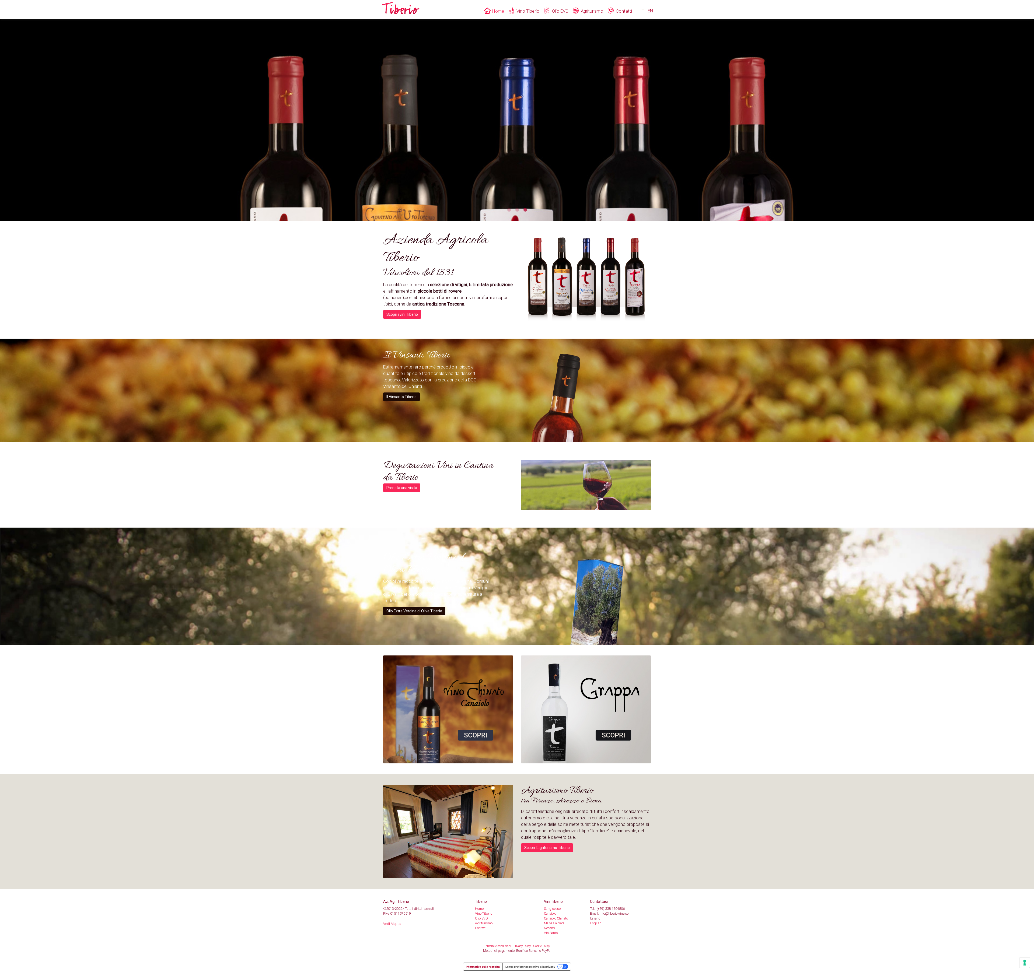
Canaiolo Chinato (556, 918)
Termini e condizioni (497, 946)
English (595, 923)
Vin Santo (551, 933)
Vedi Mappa (392, 924)
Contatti (624, 11)
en (650, 10)
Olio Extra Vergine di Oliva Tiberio (414, 611)
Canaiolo (550, 913)
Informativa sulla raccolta (483, 966)
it (642, 10)
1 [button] (509, 210)
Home (498, 11)
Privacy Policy (522, 946)
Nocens (549, 928)
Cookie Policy (541, 946)
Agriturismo (592, 11)
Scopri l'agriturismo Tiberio (547, 847)
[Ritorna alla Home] (400, 6)
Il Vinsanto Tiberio (401, 397)
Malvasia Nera (554, 923)
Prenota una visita (401, 488)
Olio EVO (560, 11)
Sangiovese (552, 909)
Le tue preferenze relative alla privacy (530, 966)
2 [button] (517, 210)
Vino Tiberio (527, 11)
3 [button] (525, 210)
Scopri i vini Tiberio (402, 314)
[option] (586, 279)
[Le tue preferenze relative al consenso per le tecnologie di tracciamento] (1024, 962)
